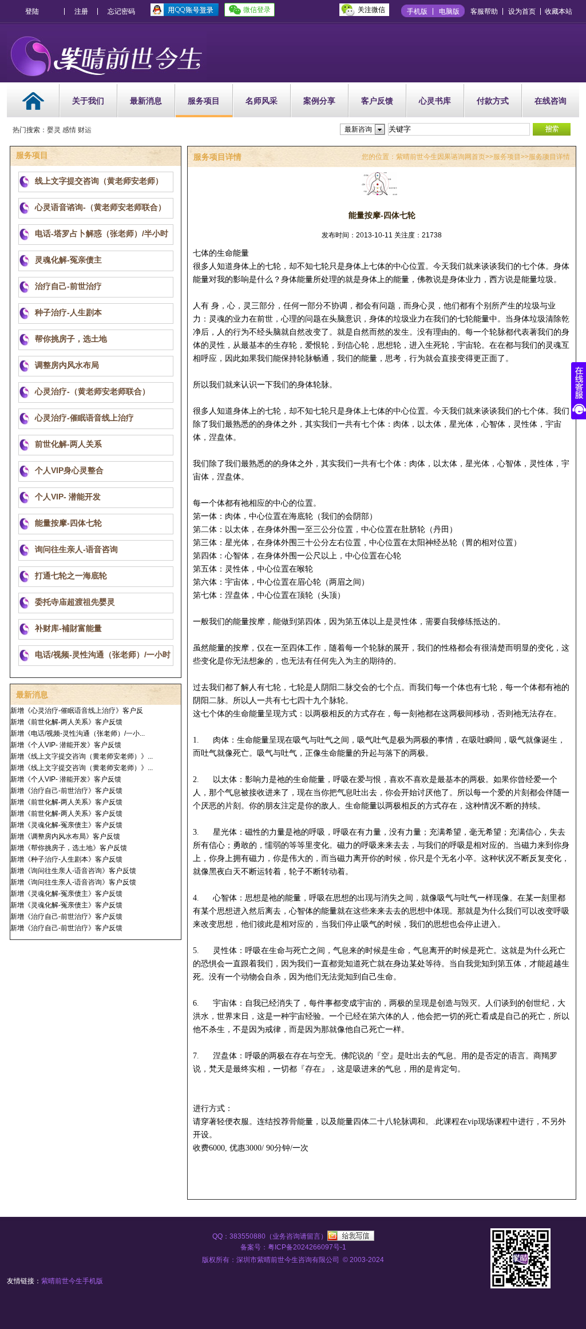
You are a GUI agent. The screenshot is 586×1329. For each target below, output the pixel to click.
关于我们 (88, 100)
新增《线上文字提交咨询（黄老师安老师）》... (81, 756)
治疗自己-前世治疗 (68, 286)
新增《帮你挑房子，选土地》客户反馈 (68, 848)
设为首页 (522, 11)
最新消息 (146, 100)
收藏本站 (558, 11)
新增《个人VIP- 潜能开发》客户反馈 (65, 745)
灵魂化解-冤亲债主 (68, 259)
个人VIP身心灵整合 (69, 470)
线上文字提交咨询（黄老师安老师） (99, 180)
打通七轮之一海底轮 (71, 575)
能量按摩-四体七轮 (68, 522)
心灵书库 (435, 100)
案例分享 (319, 100)
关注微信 (371, 10)
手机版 (417, 11)
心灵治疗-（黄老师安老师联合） (92, 391)
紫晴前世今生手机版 (72, 1281)
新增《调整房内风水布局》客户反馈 (65, 836)
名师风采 (262, 100)
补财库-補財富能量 (68, 628)
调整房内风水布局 (67, 365)
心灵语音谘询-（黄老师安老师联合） (100, 207)
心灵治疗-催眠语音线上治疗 (84, 417)
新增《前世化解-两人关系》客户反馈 (66, 722)
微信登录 (257, 10)
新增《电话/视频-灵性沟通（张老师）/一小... (77, 733)
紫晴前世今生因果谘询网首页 (440, 157)
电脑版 (449, 11)
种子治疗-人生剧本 (68, 312)
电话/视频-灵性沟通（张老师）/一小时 (103, 654)
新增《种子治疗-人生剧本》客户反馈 (66, 859)
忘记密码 (121, 11)
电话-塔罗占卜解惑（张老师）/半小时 (101, 233)
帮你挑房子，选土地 (71, 338)
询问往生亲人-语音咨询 (76, 549)
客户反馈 (377, 100)
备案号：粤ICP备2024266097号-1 (293, 1247)
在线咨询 (550, 100)
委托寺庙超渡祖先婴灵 (75, 601)
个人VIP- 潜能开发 (68, 496)
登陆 (32, 11)
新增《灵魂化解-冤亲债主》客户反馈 (66, 825)
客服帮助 (484, 11)
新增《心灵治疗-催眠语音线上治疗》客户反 (76, 711)
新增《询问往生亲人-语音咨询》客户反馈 (73, 871)
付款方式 (493, 100)
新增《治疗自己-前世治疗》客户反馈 (66, 791)
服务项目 (204, 100)
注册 (81, 11)
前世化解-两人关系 (68, 444)
